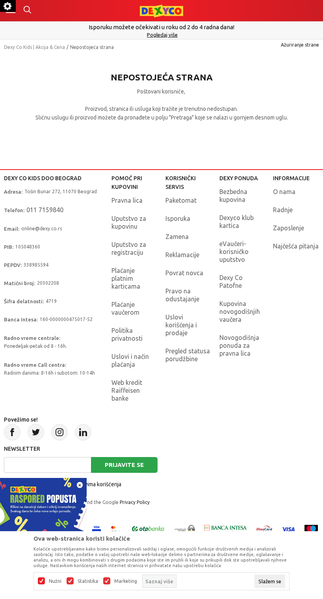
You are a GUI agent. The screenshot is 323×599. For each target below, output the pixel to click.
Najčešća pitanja (296, 246)
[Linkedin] (83, 432)
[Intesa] (225, 528)
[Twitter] (36, 432)
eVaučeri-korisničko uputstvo (234, 251)
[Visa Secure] (96, 528)
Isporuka (177, 218)
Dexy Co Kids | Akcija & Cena (34, 47)
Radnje (283, 209)
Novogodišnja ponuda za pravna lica (239, 345)
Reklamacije (182, 254)
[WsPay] (184, 528)
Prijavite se (124, 464)
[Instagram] (59, 432)
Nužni (55, 581)
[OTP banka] (148, 528)
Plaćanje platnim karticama (125, 278)
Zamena (177, 236)
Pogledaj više (162, 34)
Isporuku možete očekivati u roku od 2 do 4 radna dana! (161, 27)
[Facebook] (12, 432)
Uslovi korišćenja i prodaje (181, 324)
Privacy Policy (135, 502)
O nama (284, 191)
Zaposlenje (288, 227)
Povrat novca (184, 272)
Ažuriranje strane (300, 44)
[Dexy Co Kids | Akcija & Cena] (161, 10)
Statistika (88, 581)
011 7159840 (44, 209)
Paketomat (181, 200)
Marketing (125, 581)
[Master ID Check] (115, 528)
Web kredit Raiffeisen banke (126, 390)
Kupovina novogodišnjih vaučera (239, 311)
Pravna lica (127, 200)
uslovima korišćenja (97, 484)
